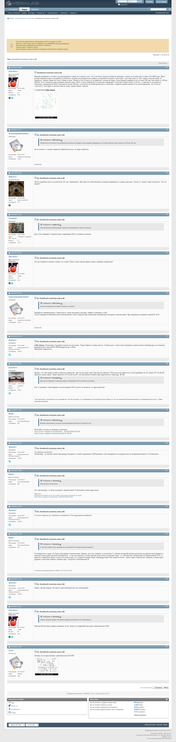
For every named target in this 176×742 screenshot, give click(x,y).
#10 (166, 443)
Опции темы (162, 63)
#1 (167, 67)
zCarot (169, 737)
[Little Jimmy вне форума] (13, 82)
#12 (166, 506)
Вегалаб (159, 725)
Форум (24, 9)
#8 (167, 363)
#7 (167, 336)
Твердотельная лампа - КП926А (78, 693)
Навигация (63, 13)
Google (13, 713)
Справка (24, 13)
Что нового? (13, 9)
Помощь (149, 2)
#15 (166, 606)
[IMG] (136, 707)
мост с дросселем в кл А (100, 693)
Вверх (166, 688)
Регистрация (161, 2)
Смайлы (137, 705)
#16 (166, 646)
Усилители (30, 18)
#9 (167, 410)
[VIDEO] (136, 709)
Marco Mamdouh (166, 738)
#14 (166, 579)
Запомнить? (124, 4)
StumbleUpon (15, 709)
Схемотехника (20, 18)
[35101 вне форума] (16, 662)
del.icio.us (14, 706)
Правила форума (140, 715)
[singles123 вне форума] (16, 189)
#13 (166, 534)
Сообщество (40, 13)
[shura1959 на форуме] (16, 377)
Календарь (31, 13)
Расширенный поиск (162, 13)
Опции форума (52, 13)
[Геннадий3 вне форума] (16, 228)
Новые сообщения (14, 13)
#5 (167, 252)
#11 (166, 470)
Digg (12, 703)
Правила (73, 13)
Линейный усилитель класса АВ (24, 59)
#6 (167, 293)
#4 (167, 214)
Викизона (35, 9)
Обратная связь (150, 725)
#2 (167, 129)
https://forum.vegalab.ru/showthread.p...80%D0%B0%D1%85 (57, 431)
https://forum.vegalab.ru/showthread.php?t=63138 (52, 433)
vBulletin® (161, 733)
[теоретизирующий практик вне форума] (16, 145)
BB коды (137, 702)
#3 (167, 173)
